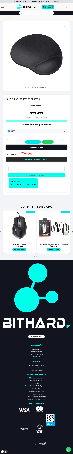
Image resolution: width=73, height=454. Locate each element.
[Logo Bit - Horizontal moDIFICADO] (26, 6)
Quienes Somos (36, 349)
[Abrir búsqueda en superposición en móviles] (36, 13)
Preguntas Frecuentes (36, 351)
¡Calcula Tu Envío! (36, 175)
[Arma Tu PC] (50, 7)
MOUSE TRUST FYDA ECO (19, 244)
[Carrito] (70, 7)
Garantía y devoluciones (36, 368)
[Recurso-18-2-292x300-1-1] (31, 419)
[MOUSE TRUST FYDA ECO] (19, 212)
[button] (64, 26)
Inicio (5, 17)
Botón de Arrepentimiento (36, 365)
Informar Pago (36, 356)
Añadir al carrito (33, 142)
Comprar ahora (36, 147)
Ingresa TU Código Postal (36, 159)
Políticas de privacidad (36, 370)
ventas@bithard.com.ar (37, 378)
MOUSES (11, 17)
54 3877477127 (40, 380)
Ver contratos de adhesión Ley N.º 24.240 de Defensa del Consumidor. (36, 435)
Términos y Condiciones (36, 354)
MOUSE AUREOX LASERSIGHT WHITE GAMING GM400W (53, 244)
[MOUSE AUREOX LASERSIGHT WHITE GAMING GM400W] (53, 212)
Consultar (47, 142)
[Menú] (2, 7)
